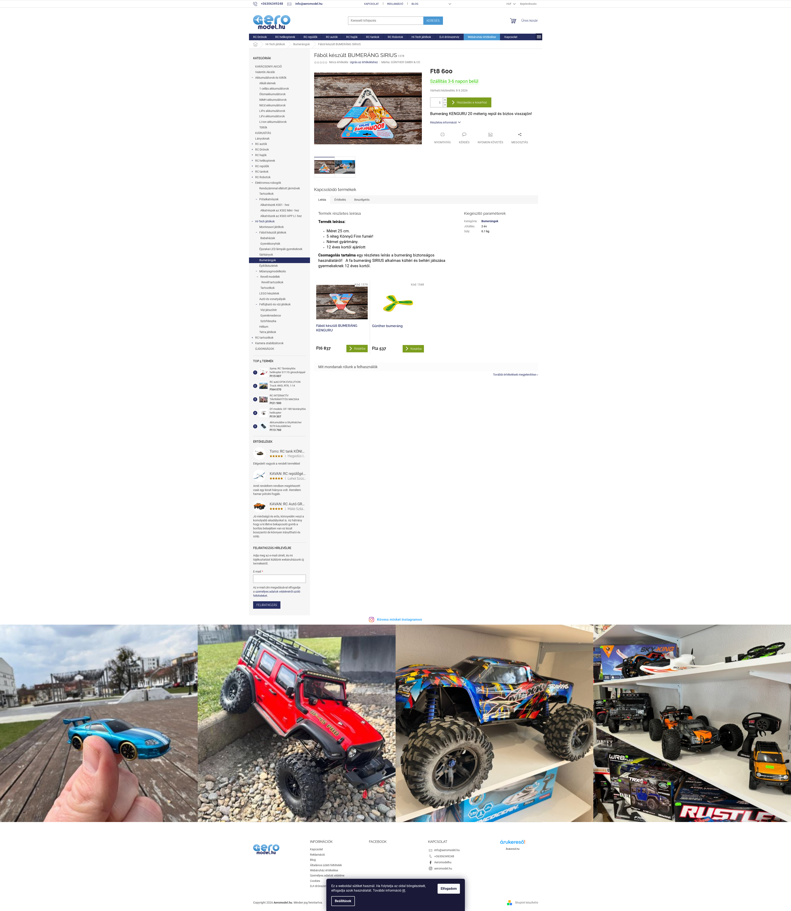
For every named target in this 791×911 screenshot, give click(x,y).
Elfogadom (449, 889)
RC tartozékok (264, 337)
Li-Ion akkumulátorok (273, 121)
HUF (509, 3)
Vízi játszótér (268, 310)
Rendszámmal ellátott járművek (279, 188)
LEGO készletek (269, 293)
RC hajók (261, 155)
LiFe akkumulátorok (272, 116)
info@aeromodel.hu (447, 850)
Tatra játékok (267, 332)
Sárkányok (266, 254)
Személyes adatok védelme (327, 875)
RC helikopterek (265, 160)
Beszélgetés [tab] (362, 199)
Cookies (315, 881)
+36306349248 (444, 856)
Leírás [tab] (322, 199)
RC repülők (262, 166)
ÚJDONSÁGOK (264, 348)
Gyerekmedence (270, 315)
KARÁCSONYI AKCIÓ (268, 66)
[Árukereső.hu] (512, 843)
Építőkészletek (268, 265)
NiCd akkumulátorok (272, 105)
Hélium (263, 326)
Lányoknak (262, 138)
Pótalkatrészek (269, 199)
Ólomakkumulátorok (272, 94)
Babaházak (267, 238)
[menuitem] (260, 37)
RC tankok (261, 171)
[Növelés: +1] (445, 100)
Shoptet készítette (526, 902)
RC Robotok (262, 177)
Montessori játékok (271, 227)
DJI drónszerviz (320, 886)
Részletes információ (443, 122)
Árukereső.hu (512, 849)
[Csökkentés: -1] (445, 104)
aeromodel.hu (443, 868)
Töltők (263, 127)
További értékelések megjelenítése (514, 374)
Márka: (400, 62)
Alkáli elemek (267, 83)
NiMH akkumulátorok (273, 99)
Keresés (433, 20)
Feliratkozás (266, 605)
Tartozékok (266, 193)
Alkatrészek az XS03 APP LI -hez (281, 216)
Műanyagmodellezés (272, 271)
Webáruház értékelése (324, 870)
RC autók (261, 144)
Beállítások (343, 901)
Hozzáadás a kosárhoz (472, 102)
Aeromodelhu (442, 862)
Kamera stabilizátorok (269, 343)
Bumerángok (267, 260)
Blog (415, 3)
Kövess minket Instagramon (399, 619)
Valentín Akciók (265, 72)
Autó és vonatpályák (272, 299)
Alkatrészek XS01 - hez (274, 204)
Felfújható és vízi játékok (275, 304)
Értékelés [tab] (340, 199)
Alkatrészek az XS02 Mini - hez (279, 210)
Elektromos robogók (268, 182)
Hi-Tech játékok (265, 221)
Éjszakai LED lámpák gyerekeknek (280, 249)
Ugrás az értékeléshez (364, 62)
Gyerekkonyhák (270, 243)
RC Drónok (262, 149)
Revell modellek (270, 276)
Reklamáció (395, 3)
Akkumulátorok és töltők (270, 77)
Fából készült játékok (272, 232)
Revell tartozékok (272, 282)
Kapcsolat (371, 3)
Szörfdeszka (268, 321)
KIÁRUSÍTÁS (263, 133)
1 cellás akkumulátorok (274, 88)
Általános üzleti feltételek (326, 865)
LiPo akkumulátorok (272, 111)
